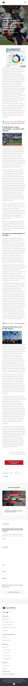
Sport (11, 473)
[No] (26, 682)
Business (11, 32)
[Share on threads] (3, 476)
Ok (14, 684)
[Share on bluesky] (6, 476)
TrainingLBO (5, 630)
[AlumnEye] (7, 2)
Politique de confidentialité (8, 674)
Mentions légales (6, 671)
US (21, 473)
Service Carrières (6, 640)
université (17, 473)
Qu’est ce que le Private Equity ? (17, 323)
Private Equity (6, 473)
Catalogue (4, 637)
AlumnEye (16, 32)
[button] (25, 2)
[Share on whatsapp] (5, 476)
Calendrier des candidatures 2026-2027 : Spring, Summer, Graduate (14, 511)
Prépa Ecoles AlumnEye (7, 622)
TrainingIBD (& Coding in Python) (9, 627)
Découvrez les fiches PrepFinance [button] (14, 462)
